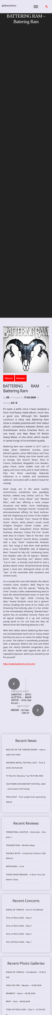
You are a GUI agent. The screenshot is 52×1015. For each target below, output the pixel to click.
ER (7, 397)
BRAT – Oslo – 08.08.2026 (18, 1001)
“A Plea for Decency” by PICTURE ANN (24, 775)
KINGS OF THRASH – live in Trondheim (24, 909)
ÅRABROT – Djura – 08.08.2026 (20, 993)
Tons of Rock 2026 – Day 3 (18, 925)
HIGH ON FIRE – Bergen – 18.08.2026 (24, 985)
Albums (9, 378)
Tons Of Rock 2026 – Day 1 (19, 942)
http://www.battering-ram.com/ (19, 663)
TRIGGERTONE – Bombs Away (20, 845)
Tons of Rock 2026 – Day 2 (18, 934)
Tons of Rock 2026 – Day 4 (18, 917)
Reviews (20, 378)
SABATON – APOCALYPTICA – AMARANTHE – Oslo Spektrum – (21, 698)
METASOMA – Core (15, 866)
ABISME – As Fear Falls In (20, 711)
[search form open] (46, 6)
